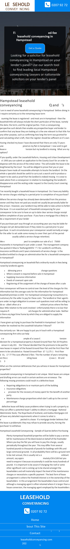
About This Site (35, 526)
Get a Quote (35, 48)
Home (35, 520)
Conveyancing (17, 6)
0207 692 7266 (60, 5)
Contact (35, 533)
